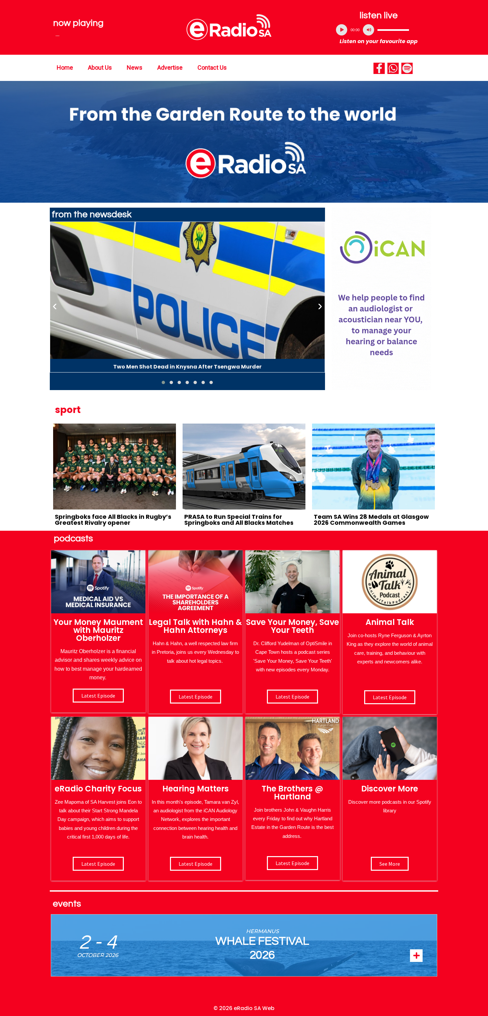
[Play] (341, 29)
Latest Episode (292, 696)
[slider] (393, 29)
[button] (163, 382)
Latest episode (98, 695)
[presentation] (54, 306)
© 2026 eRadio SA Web (244, 1008)
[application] (378, 29)
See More (389, 863)
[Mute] (368, 29)
